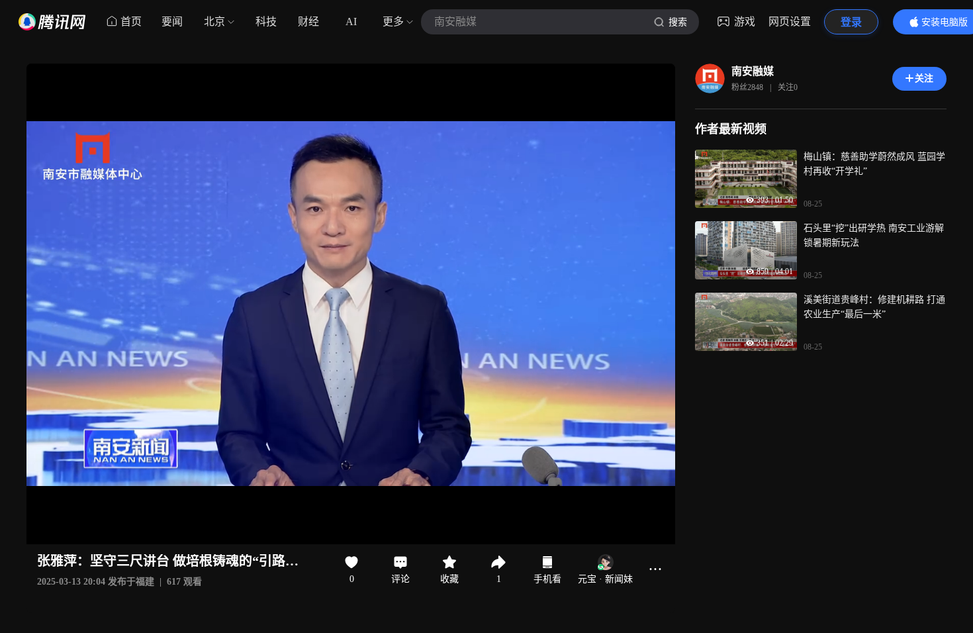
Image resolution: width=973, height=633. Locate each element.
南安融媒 (752, 71)
